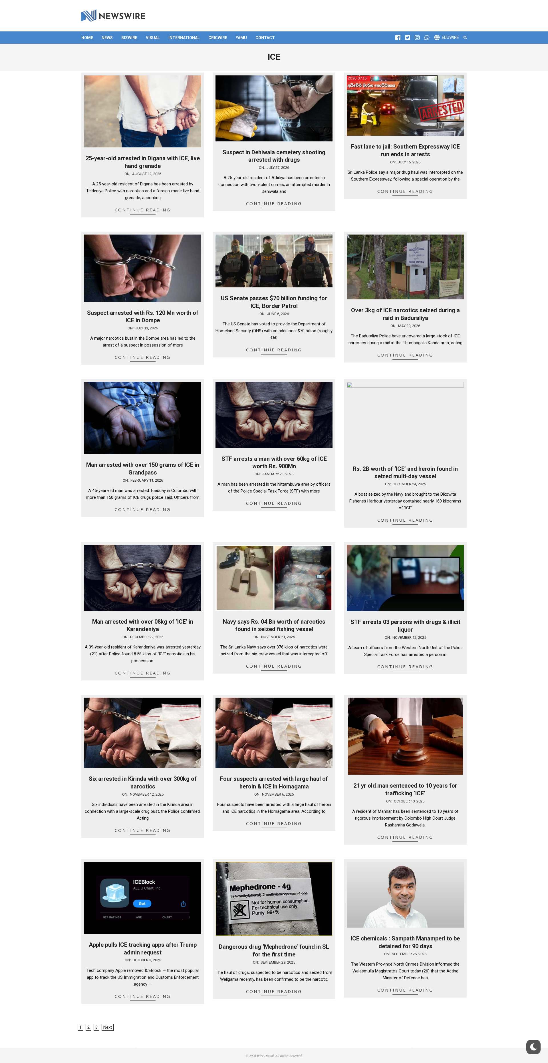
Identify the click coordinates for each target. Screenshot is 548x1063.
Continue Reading (143, 210)
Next (107, 1027)
